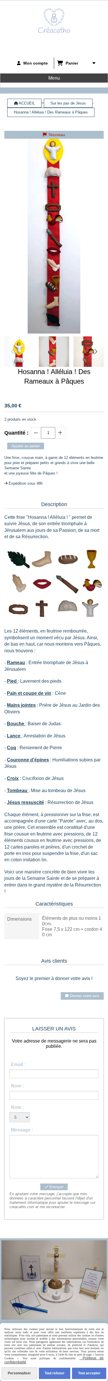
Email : (18, 1064)
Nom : (17, 1085)
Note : (17, 1107)
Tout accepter (89, 1373)
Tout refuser (55, 1373)
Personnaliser (19, 1373)
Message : (22, 1129)
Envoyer (55, 1187)
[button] (95, 351)
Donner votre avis (84, 996)
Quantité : (16, 433)
